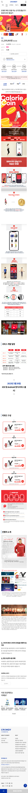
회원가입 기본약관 (19, 740)
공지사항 (3, 740)
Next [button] (27, 23)
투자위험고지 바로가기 (5, 764)
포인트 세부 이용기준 (19, 753)
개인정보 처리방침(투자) (20, 748)
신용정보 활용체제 (19, 750)
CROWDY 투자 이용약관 (20, 744)
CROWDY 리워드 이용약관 (20, 742)
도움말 (16, 738)
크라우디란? (3, 738)
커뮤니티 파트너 (4, 742)
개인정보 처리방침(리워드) (21, 746)
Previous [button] (1, 23)
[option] (6, 34)
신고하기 (6, 683)
